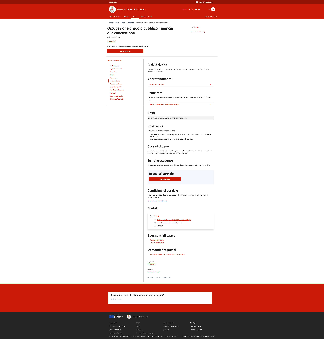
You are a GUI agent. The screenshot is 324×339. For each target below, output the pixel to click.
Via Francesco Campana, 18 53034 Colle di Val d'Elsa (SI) (174, 220)
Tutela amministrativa (157, 240)
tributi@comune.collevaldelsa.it (167, 223)
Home (111, 23)
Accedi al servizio (125, 51)
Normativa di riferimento (198, 31)
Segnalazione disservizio (116, 333)
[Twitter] (191, 9)
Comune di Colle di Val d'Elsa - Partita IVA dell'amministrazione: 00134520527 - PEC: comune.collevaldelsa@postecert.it (143, 336)
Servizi (117, 23)
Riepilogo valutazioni (196, 330)
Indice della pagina (115, 61)
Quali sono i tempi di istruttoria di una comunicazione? (167, 254)
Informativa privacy (168, 323)
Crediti (138, 323)
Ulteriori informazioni (157, 84)
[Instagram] (198, 9)
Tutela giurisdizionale (157, 242)
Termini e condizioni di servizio (158, 201)
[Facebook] (188, 9)
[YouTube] (195, 9)
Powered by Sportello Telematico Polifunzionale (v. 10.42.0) (198, 336)
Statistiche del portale (115, 330)
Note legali (193, 323)
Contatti (138, 326)
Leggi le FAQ (139, 330)
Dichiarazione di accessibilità (117, 326)
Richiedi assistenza (195, 326)
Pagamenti (166, 330)
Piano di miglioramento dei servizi (145, 333)
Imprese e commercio (128, 23)
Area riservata (113, 323)
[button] (204, 2)
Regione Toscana (113, 2)
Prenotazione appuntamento (171, 326)
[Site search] (213, 9)
